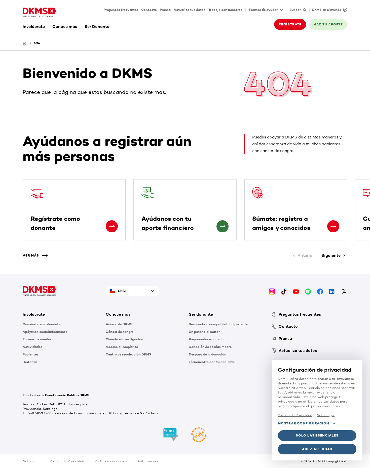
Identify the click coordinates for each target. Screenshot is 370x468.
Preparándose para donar (209, 339)
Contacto (149, 10)
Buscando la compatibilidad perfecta (218, 324)
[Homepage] (25, 43)
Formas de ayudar (37, 339)
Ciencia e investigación (124, 339)
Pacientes (31, 354)
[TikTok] (284, 290)
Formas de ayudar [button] (263, 10)
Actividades (32, 347)
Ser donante (201, 314)
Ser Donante (97, 26)
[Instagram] (272, 290)
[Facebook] (320, 290)
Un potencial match (204, 332)
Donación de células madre (210, 347)
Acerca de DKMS (119, 324)
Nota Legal (326, 415)
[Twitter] (344, 290)
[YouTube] (296, 290)
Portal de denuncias (111, 461)
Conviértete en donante (41, 324)
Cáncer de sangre (119, 332)
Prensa (165, 10)
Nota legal (31, 461)
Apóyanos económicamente (45, 332)
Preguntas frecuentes (121, 10)
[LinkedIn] (332, 290)
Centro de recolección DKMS (128, 354)
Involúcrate (34, 26)
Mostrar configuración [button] (303, 423)
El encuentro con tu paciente (212, 362)
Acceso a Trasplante (122, 347)
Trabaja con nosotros (225, 10)
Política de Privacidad (67, 461)
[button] (112, 226)
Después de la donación (207, 354)
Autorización (147, 461)
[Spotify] (308, 290)
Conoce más (64, 26)
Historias (30, 362)
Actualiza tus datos (189, 10)
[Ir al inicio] (39, 13)
